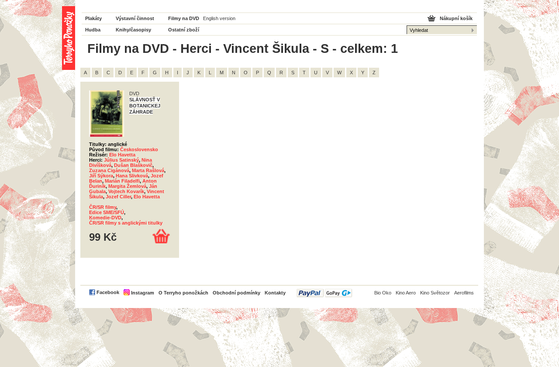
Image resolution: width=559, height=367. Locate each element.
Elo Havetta (122, 154)
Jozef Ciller (118, 196)
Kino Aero (406, 292)
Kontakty (275, 292)
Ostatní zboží (183, 29)
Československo (139, 149)
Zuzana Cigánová (109, 170)
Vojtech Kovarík (126, 191)
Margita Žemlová (127, 186)
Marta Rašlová (148, 170)
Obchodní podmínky (236, 292)
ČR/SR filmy (102, 207)
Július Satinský (121, 160)
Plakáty (93, 18)
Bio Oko (382, 292)
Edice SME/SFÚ (106, 212)
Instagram (142, 292)
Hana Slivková (132, 175)
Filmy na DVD (183, 18)
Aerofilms (464, 292)
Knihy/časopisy (133, 29)
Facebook (108, 292)
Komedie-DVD (105, 217)
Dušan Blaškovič (133, 165)
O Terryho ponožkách (183, 292)
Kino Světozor (435, 292)
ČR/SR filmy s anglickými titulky (125, 222)
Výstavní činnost (135, 18)
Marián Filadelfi (122, 181)
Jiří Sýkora (101, 175)
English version (219, 18)
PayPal (324, 293)
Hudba (92, 29)
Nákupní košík (456, 18)
